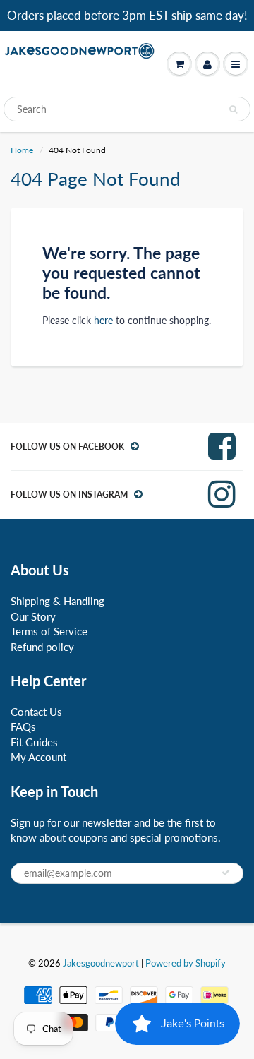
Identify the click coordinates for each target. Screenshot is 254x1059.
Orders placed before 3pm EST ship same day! (127, 15)
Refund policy (42, 646)
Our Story (33, 616)
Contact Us (36, 711)
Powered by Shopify (185, 963)
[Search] (233, 109)
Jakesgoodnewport (101, 963)
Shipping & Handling (57, 600)
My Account (38, 756)
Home (22, 150)
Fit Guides (34, 742)
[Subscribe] (226, 872)
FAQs (23, 726)
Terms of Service (49, 631)
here (103, 320)
